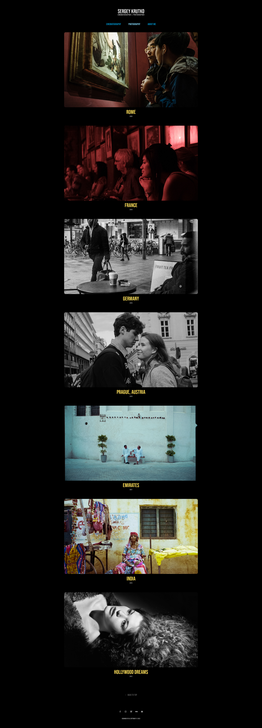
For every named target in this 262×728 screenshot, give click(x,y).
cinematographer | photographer (131, 14)
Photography (134, 24)
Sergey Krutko (131, 11)
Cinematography (113, 24)
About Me (152, 24)
